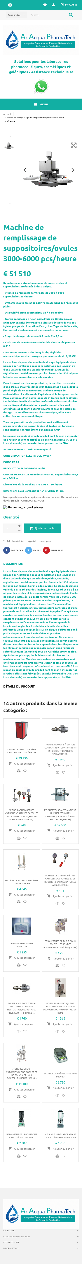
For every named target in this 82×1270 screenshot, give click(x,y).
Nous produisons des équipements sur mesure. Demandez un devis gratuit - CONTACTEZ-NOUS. (40, 498)
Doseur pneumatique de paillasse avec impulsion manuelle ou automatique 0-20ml (60, 1008)
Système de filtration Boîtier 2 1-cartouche (21, 882)
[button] (54, 5)
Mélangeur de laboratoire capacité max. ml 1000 (21, 1135)
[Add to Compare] (19, 771)
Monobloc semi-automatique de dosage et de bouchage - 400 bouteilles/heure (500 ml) (21, 1073)
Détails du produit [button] (19, 686)
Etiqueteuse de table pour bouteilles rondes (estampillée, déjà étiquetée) (60, 944)
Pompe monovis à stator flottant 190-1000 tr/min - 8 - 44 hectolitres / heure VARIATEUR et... (60, 749)
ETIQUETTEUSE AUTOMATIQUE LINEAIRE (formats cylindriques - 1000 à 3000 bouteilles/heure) (60, 814)
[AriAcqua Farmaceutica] (41, 40)
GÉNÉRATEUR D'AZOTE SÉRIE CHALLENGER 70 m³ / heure (21, 751)
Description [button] (13, 563)
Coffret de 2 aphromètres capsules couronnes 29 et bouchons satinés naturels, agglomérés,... (60, 880)
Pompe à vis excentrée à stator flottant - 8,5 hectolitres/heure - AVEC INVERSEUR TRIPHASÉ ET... (21, 1008)
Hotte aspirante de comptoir (21, 945)
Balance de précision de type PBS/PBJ (60, 1075)
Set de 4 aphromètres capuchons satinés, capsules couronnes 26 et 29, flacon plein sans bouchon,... (21, 814)
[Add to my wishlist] (25, 771)
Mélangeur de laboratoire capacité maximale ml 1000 (60, 1135)
